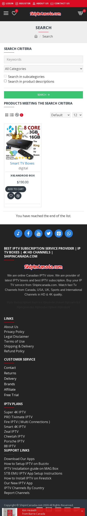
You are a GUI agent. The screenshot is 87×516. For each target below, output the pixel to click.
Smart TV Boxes (22, 163)
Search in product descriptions (31, 81)
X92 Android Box (23, 175)
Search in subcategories (26, 76)
